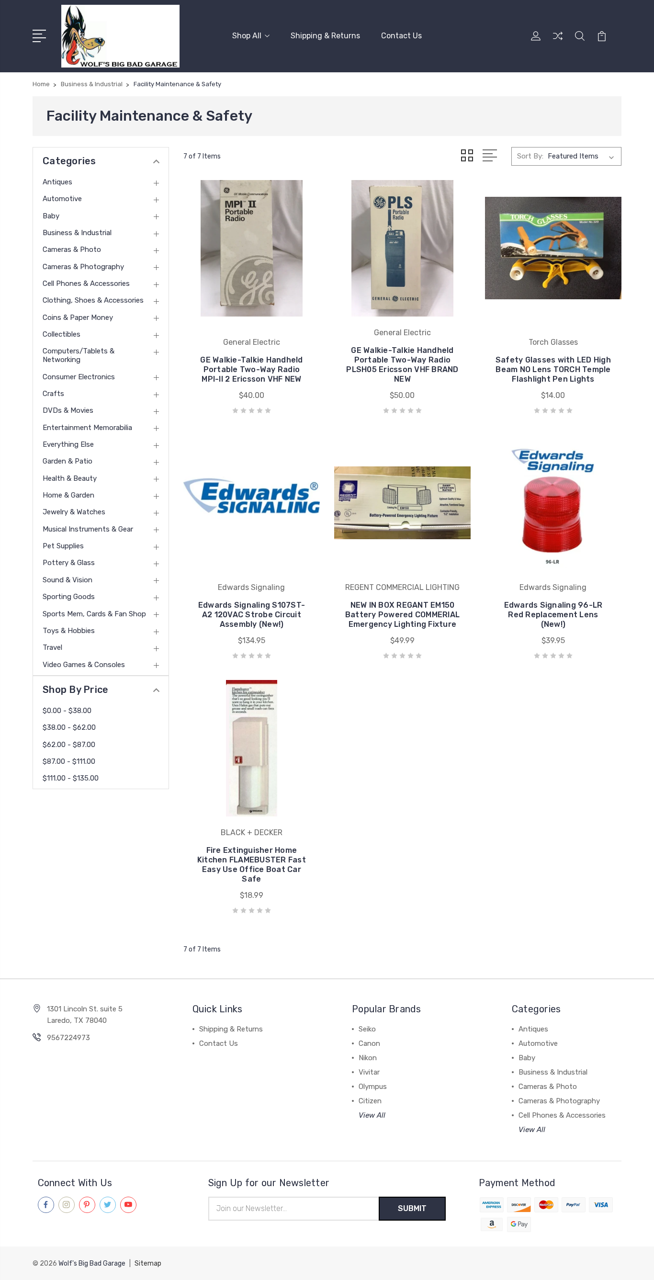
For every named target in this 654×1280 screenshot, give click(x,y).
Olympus (373, 1086)
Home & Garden (68, 495)
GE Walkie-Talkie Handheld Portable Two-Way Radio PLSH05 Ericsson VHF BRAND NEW (402, 365)
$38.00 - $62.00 (69, 727)
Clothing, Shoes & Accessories (93, 300)
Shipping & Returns (325, 35)
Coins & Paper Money (78, 317)
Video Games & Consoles (84, 664)
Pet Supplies (63, 546)
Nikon (368, 1057)
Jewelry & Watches (74, 512)
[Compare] (558, 42)
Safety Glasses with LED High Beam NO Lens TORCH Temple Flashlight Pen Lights (553, 369)
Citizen (370, 1101)
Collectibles (61, 334)
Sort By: (530, 156)
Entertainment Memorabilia (87, 427)
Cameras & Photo (72, 249)
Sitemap (148, 1263)
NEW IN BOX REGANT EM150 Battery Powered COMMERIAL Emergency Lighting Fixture (402, 614)
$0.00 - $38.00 (67, 710)
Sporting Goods (69, 596)
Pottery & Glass (69, 562)
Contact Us (401, 35)
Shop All (246, 35)
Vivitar (369, 1072)
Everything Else (68, 444)
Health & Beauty (70, 478)
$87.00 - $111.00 (69, 761)
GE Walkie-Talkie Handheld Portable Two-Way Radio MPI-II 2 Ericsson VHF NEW (251, 369)
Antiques (57, 182)
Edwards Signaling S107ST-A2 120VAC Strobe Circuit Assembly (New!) (251, 614)
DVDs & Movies (68, 410)
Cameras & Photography (83, 266)
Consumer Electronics (79, 377)
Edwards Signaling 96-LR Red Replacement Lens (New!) (553, 614)
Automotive (62, 198)
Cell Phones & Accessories (86, 283)
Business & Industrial (77, 232)
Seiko (367, 1029)
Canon (369, 1043)
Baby (51, 216)
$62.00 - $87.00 (69, 744)
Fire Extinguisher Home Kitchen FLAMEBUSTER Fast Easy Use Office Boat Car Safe (251, 865)
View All (372, 1115)
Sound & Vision (67, 580)
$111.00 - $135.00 (71, 778)
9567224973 (68, 1037)
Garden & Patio (67, 461)
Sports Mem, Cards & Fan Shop (94, 614)
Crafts (53, 393)
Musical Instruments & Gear (88, 529)
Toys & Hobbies (69, 630)
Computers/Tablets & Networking (78, 355)
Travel (52, 647)
